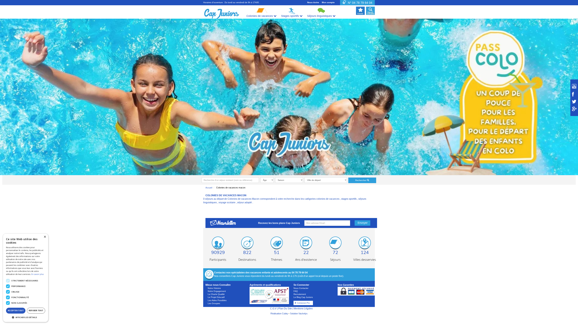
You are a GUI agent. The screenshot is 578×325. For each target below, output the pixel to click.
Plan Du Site (285, 308)
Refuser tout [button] (36, 310)
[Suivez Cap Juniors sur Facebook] (574, 94)
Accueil (208, 187)
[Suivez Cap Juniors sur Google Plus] (574, 109)
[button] (25, 317)
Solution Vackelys (299, 313)
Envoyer (363, 222)
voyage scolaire (227, 202)
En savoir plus (37, 274)
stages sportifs (349, 199)
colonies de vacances (327, 199)
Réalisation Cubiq (279, 313)
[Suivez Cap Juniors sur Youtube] (574, 86)
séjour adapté (244, 202)
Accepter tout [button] (16, 310)
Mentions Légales (303, 308)
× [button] (45, 237)
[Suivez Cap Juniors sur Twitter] (574, 101)
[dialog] (25, 278)
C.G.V (273, 308)
